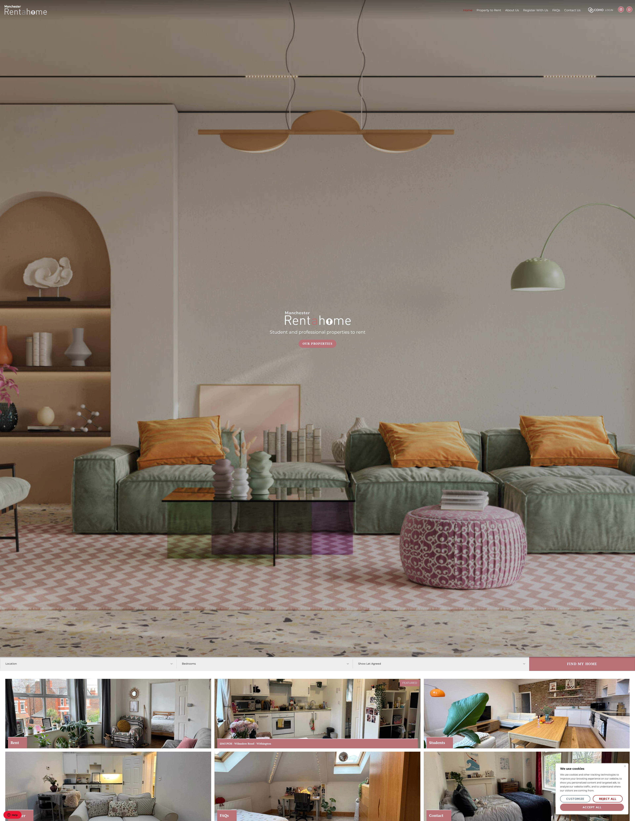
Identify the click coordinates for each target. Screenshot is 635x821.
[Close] (625, 766)
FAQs (556, 10)
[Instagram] (621, 9)
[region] (592, 788)
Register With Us (535, 10)
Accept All (592, 807)
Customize (575, 798)
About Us (512, 10)
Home (467, 10)
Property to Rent (489, 10)
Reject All (607, 798)
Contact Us (572, 10)
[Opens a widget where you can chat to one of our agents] (12, 815)
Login (609, 10)
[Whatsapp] (629, 9)
